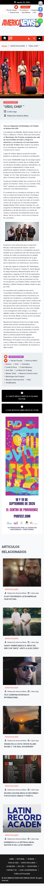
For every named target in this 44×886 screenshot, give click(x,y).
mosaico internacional (15, 380)
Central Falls (14, 12)
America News (31, 361)
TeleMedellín (11, 383)
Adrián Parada (16, 361)
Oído (29, 380)
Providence (24, 10)
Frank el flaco (11, 367)
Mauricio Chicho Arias (28, 373)
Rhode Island (12, 10)
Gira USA (9, 370)
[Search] (34, 38)
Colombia (25, 364)
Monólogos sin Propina (15, 377)
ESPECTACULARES (11, 102)
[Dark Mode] (29, 38)
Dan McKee (26, 12)
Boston (8, 364)
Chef (17, 364)
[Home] (5, 38)
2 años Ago (12, 112)
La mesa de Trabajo (24, 370)
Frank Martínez (26, 367)
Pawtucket (35, 10)
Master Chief (11, 373)
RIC (35, 12)
